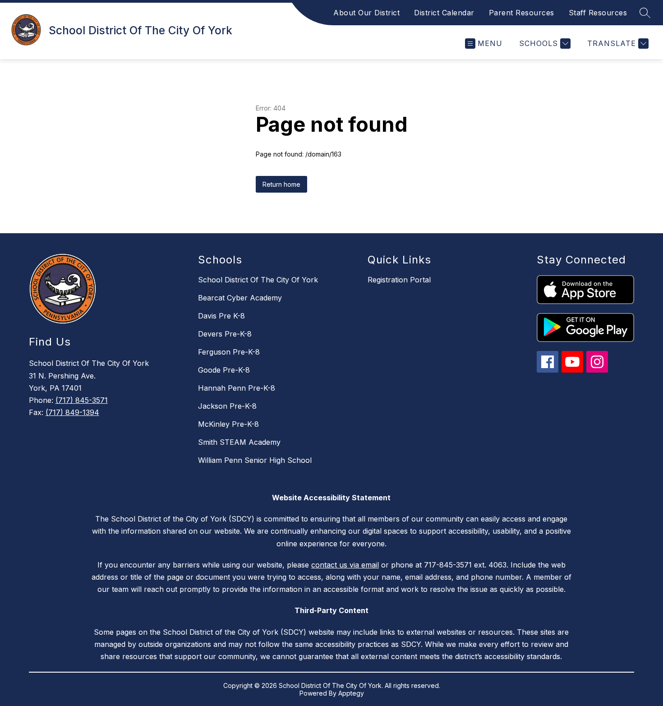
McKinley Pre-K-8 (228, 424)
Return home (281, 184)
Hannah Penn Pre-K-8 (236, 387)
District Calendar (444, 12)
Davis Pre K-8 (221, 315)
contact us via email (345, 564)
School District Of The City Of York (258, 279)
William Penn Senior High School (255, 460)
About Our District (366, 12)
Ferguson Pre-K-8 (229, 351)
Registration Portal (399, 279)
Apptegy (351, 693)
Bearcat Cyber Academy (240, 297)
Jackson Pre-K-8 (227, 406)
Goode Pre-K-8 (224, 369)
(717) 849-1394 (72, 412)
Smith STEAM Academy (239, 442)
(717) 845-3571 (81, 400)
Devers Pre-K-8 (225, 333)
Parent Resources (521, 12)
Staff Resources (598, 12)
